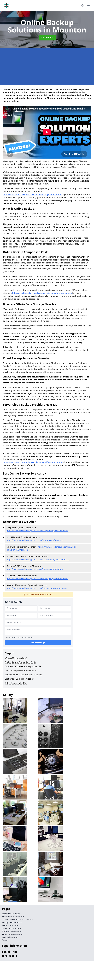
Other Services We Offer (16, 683)
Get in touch (47, 37)
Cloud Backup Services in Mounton (21, 670)
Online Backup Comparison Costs (20, 662)
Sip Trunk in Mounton (12, 931)
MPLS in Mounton (10, 925)
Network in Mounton (11, 928)
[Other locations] (82, 5)
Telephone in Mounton (12, 934)
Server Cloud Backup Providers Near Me (23, 674)
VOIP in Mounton (10, 937)
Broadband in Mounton (13, 916)
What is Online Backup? (16, 658)
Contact (5, 940)
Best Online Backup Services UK (19, 678)
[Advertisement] (47, 66)
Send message (38, 642)
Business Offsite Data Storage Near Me (23, 666)
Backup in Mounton (11, 913)
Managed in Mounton (12, 922)
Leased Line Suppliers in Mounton (17, 919)
